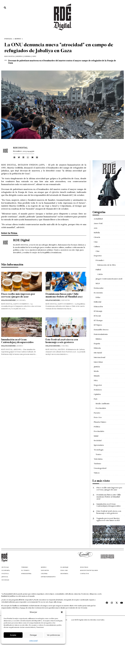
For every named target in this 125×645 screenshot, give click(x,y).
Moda (96, 371)
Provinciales (101, 408)
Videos (96, 473)
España (97, 343)
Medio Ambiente (102, 403)
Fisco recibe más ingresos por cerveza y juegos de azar (18, 295)
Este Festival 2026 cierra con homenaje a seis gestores (62, 341)
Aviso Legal (33, 641)
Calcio (100, 274)
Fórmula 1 (100, 260)
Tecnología (98, 450)
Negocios (98, 385)
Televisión (98, 459)
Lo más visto (101, 481)
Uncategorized (100, 468)
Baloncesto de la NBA (106, 265)
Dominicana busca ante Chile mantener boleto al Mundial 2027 (64, 295)
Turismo (97, 463)
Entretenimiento (101, 334)
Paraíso (97, 413)
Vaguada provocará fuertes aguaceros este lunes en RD (108, 519)
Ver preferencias (53, 635)
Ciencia (97, 237)
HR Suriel (98, 353)
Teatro (98, 454)
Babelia (97, 232)
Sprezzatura (99, 445)
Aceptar (13, 635)
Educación (98, 306)
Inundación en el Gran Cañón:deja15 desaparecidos (17, 341)
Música (99, 339)
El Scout (97, 316)
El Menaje (98, 311)
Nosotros (84, 567)
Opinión (97, 394)
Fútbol (98, 269)
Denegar (33, 635)
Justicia (97, 367)
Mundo (18, 39)
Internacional (99, 357)
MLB (98, 283)
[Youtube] (121, 603)
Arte (95, 228)
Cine (96, 242)
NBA (96, 380)
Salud (96, 436)
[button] (62, 612)
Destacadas (98, 288)
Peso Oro (98, 417)
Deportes (98, 256)
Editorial (97, 302)
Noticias (5, 567)
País (95, 399)
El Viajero (98, 325)
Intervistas (98, 362)
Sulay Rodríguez (8, 300)
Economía (98, 293)
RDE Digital (9, 56)
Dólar (98, 297)
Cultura (97, 246)
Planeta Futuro (100, 422)
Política (97, 427)
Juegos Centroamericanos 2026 (109, 279)
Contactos (84, 573)
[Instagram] (112, 603)
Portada (8, 39)
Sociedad (97, 440)
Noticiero (98, 390)
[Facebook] (107, 603)
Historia (97, 348)
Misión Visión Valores (89, 570)
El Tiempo (98, 320)
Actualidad (98, 219)
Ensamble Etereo (101, 329)
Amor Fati (98, 223)
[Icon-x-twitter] (117, 603)
